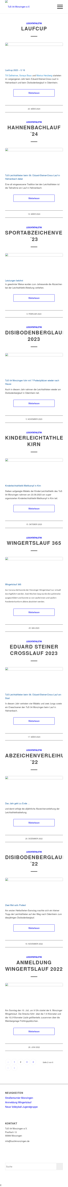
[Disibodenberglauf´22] (34, 889)
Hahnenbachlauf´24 (34, 130)
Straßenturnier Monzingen (19, 1097)
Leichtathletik (34, 23)
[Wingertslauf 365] (34, 568)
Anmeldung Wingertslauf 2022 (34, 965)
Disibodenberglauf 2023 (35, 335)
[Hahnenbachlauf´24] (34, 159)
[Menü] (58, 6)
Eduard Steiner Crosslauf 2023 (34, 649)
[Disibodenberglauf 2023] (34, 364)
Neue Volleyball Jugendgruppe (21, 1106)
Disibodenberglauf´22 (35, 860)
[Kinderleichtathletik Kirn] (34, 469)
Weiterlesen (34, 92)
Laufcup (34, 28)
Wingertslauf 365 (34, 542)
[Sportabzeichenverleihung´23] (34, 264)
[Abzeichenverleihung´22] (34, 787)
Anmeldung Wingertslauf (18, 1102)
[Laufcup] (34, 54)
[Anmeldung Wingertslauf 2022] (34, 994)
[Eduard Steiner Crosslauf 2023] (34, 678)
